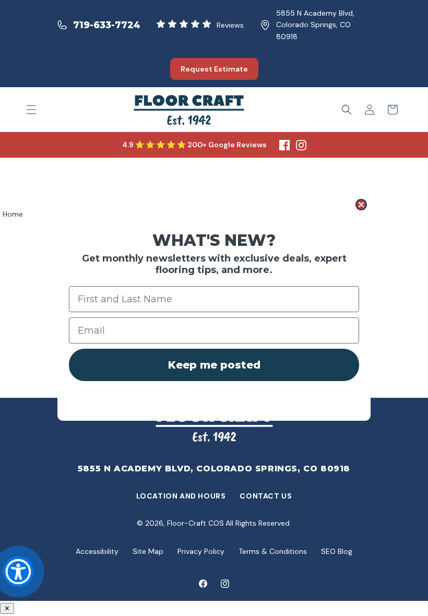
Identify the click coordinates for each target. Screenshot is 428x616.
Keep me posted (214, 365)
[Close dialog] (361, 204)
